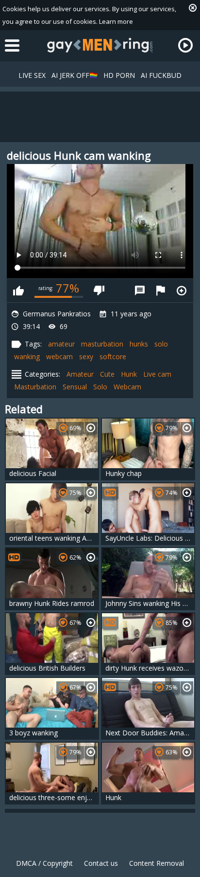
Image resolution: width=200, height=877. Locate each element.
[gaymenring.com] (100, 45)
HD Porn (119, 75)
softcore (113, 356)
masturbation (102, 343)
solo (161, 343)
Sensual (75, 386)
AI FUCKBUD (161, 75)
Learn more (116, 21)
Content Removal (156, 863)
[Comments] (140, 290)
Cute (107, 374)
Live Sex (32, 75)
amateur (61, 343)
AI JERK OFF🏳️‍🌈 (74, 75)
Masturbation (35, 386)
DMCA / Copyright (44, 863)
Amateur (80, 374)
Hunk (129, 374)
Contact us (101, 863)
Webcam (127, 386)
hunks (139, 343)
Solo (100, 386)
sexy (86, 356)
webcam (59, 356)
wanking (27, 356)
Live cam (157, 374)
